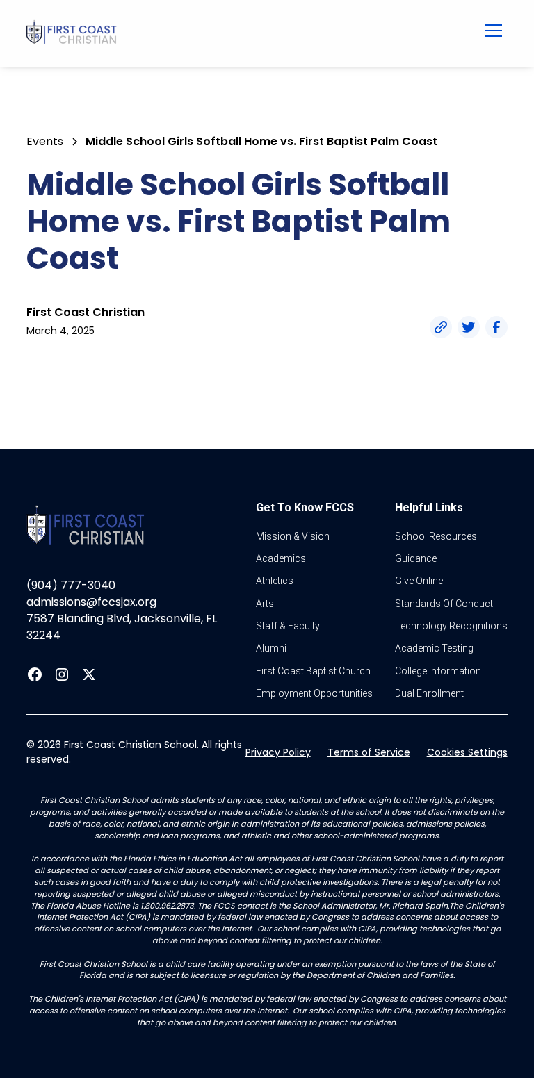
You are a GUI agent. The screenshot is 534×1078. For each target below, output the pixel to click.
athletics (274, 580)
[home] (222, 33)
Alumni (271, 648)
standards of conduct (444, 603)
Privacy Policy (278, 752)
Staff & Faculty (288, 625)
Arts (265, 603)
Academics (281, 558)
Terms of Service (368, 752)
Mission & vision (293, 536)
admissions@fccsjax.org (91, 602)
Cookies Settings (467, 752)
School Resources (436, 536)
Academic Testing (434, 648)
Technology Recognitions (451, 625)
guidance (416, 558)
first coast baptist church (313, 671)
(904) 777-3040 (70, 585)
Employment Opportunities (314, 693)
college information (438, 671)
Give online (419, 580)
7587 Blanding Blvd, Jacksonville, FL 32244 (121, 627)
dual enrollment (429, 693)
